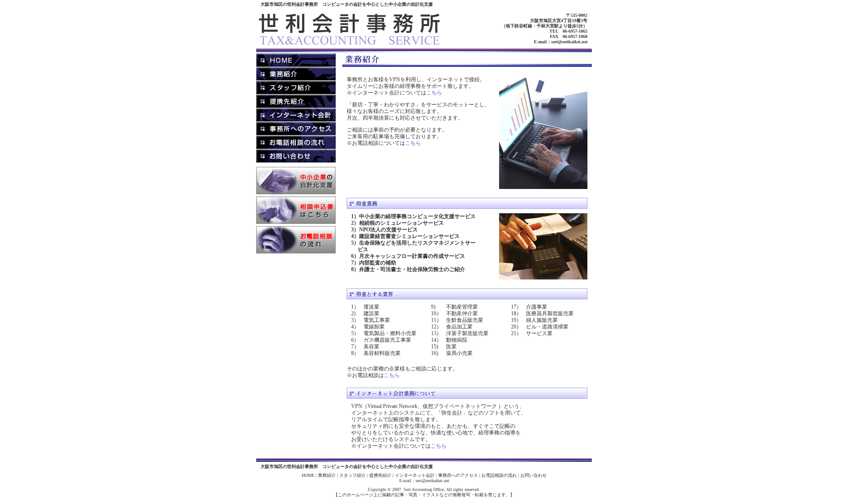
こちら (434, 93)
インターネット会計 (415, 475)
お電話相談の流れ (499, 475)
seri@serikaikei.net (569, 41)
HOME (308, 475)
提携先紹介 (380, 475)
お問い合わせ (533, 475)
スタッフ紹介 (352, 475)
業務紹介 (327, 475)
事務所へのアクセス (458, 475)
